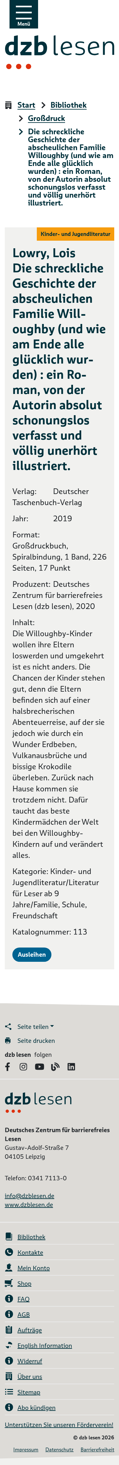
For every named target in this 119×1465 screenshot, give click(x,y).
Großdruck (46, 118)
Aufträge (29, 1330)
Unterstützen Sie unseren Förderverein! (59, 1425)
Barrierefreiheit (97, 1449)
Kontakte (30, 1252)
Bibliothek (68, 105)
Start (26, 105)
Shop (24, 1283)
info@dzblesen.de (29, 1196)
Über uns (29, 1377)
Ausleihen (32, 954)
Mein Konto (33, 1268)
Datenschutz (59, 1449)
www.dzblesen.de (29, 1205)
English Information (44, 1345)
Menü (23, 24)
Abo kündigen (36, 1408)
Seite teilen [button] (33, 1027)
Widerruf (29, 1361)
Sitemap (28, 1392)
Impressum (25, 1449)
